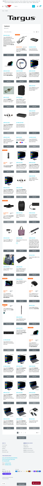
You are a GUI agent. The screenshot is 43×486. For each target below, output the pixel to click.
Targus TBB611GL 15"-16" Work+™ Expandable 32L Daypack (20, 216)
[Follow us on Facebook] (3, 471)
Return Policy (4, 450)
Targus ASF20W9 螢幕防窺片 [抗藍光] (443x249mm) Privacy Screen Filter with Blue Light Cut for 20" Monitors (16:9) (21, 370)
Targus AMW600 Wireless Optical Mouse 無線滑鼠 (20, 140)
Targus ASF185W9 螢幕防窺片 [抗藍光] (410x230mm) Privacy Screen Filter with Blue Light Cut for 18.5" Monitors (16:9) (21, 396)
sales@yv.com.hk (8, 464)
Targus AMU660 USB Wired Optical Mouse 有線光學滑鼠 (34, 308)
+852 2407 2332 (8, 463)
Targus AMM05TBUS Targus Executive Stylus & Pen (21, 320)
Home (3, 10)
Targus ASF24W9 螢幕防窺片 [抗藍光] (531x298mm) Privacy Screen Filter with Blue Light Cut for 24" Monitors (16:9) (21, 166)
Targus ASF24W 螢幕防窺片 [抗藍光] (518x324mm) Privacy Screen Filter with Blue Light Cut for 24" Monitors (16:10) (34, 166)
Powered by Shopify (5, 478)
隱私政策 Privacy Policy (27, 448)
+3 (25, 142)
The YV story (4, 445)
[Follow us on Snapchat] (9, 471)
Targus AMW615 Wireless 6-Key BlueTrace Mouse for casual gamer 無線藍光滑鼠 (33, 295)
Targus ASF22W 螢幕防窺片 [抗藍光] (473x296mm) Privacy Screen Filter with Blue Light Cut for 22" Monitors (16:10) (8, 191)
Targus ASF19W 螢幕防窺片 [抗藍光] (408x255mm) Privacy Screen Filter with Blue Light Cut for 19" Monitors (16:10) (8, 397)
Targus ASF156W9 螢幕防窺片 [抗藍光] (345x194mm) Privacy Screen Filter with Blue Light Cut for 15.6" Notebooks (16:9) (34, 396)
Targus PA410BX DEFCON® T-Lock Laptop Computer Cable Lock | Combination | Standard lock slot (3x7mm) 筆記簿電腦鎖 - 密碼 (21, 75)
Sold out (34, 54)
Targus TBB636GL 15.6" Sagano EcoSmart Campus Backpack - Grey (33, 179)
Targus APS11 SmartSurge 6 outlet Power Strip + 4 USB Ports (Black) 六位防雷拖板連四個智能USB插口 (21, 332)
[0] (40, 6)
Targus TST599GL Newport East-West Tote (8, 269)
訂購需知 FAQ (25, 446)
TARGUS (6, 10)
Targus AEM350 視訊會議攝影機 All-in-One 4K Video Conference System (8, 217)
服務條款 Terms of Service (28, 450)
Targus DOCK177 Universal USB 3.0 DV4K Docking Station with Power (8, 343)
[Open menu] (2, 6)
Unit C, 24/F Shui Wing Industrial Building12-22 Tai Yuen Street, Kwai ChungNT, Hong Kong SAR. (9, 459)
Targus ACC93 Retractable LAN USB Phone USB (33, 421)
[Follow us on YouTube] (7, 471)
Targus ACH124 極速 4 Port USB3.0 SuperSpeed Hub (8, 240)
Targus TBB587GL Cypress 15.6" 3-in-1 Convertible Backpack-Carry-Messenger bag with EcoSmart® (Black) (21, 101)
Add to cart (9, 54)
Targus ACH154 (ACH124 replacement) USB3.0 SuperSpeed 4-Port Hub (33, 216)
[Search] (33, 6)
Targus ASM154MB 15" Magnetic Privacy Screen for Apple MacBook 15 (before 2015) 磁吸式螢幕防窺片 (34, 344)
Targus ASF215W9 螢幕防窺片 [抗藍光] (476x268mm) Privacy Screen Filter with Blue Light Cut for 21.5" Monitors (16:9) (34, 74)
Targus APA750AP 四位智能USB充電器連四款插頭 (8, 166)
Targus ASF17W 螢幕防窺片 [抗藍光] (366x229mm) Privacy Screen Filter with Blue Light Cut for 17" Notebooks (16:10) (34, 370)
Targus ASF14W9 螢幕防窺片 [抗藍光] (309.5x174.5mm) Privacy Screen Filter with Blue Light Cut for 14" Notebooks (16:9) (8, 127)
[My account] (37, 6)
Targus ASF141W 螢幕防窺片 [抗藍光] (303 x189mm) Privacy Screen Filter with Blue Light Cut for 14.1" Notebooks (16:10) (21, 422)
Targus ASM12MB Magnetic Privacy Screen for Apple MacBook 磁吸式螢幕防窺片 (8, 74)
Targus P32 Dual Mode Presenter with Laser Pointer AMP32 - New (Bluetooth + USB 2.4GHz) (8, 141)
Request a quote (21, 437)
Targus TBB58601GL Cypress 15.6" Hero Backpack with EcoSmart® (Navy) (34, 114)
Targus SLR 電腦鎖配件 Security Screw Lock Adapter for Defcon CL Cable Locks (8, 100)
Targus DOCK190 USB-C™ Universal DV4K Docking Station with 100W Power (20, 125)
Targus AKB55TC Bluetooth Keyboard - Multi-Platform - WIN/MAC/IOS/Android (21, 270)
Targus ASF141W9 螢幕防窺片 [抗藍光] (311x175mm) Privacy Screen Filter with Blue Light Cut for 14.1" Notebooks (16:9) (8, 422)
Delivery (3, 448)
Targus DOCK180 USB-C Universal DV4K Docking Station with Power (33, 140)
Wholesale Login (5, 451)
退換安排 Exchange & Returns (28, 451)
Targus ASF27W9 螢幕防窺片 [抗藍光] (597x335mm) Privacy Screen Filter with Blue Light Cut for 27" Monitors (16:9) (8, 370)
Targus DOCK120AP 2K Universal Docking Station (33, 49)
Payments (4, 446)
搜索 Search (25, 445)
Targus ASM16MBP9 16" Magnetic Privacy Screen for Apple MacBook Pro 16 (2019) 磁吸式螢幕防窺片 (8, 295)
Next (37, 432)
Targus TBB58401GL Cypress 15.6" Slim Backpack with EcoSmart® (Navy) (34, 89)
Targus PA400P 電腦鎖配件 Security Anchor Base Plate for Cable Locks (21, 50)
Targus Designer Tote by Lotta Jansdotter (21, 240)
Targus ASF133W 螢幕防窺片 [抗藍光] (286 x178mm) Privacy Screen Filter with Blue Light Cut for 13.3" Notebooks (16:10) (21, 191)
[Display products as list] (38, 31)
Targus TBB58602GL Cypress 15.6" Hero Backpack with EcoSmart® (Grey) (21, 282)
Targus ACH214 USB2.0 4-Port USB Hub (34, 258)
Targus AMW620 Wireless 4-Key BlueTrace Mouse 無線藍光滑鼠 (8, 309)
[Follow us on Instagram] (5, 471)
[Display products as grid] (36, 31)
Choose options (21, 146)
